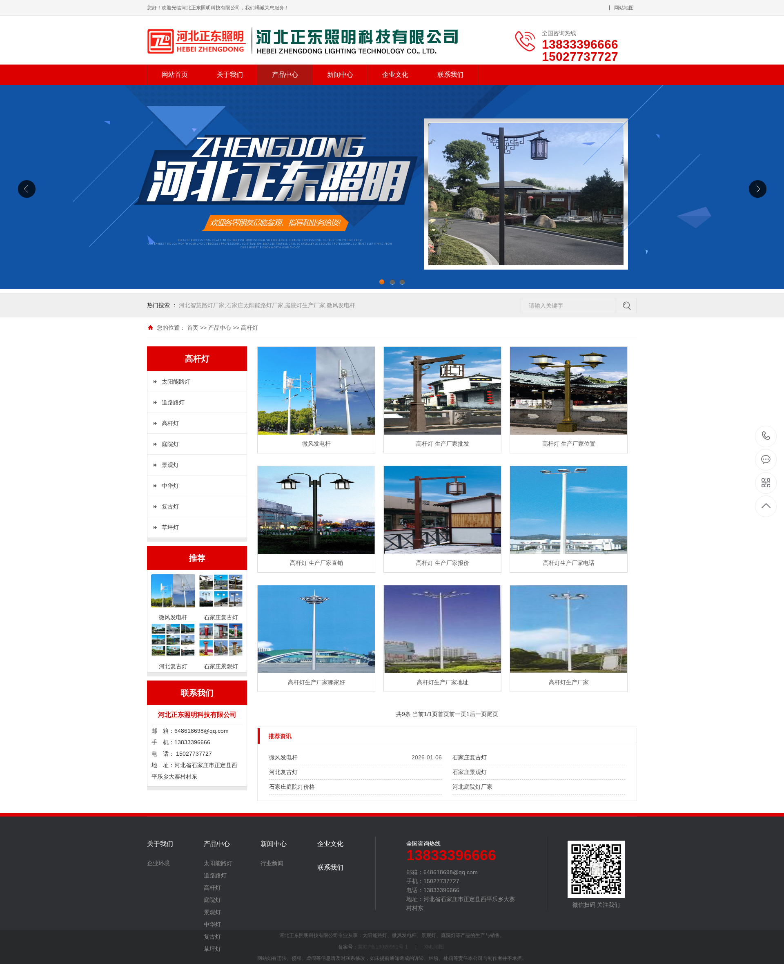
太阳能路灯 (176, 381)
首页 (192, 327)
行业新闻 (272, 863)
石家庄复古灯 (469, 757)
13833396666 (766, 436)
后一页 (478, 714)
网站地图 (624, 8)
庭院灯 (170, 444)
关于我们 (230, 74)
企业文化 (395, 74)
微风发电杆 (283, 757)
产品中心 (285, 74)
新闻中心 (340, 74)
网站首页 (175, 74)
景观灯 (170, 465)
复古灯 (170, 506)
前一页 (457, 714)
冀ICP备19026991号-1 (383, 947)
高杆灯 (249, 327)
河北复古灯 (283, 772)
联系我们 (450, 74)
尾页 (492, 714)
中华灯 (170, 485)
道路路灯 (173, 402)
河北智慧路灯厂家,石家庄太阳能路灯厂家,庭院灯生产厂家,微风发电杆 (267, 305)
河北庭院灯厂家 (472, 786)
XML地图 (434, 947)
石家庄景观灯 (469, 772)
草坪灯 (170, 527)
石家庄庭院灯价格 (292, 786)
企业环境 (158, 863)
